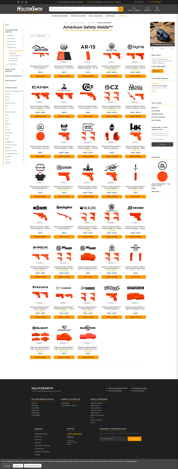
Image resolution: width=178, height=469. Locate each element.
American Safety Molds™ (16, 51)
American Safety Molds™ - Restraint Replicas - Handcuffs (40, 187)
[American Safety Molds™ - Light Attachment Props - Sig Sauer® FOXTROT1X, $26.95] (88, 252)
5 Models (87, 222)
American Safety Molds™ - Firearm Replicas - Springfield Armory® (111, 268)
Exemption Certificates (42, 452)
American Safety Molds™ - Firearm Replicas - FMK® (64, 147)
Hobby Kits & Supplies (78, 16)
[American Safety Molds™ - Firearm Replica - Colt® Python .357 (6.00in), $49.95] (88, 92)
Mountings (10, 38)
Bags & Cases (95, 405)
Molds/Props (11, 47)
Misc (92, 417)
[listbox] (43, 35)
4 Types (111, 62)
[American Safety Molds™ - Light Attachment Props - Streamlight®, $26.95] (64, 333)
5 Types (134, 222)
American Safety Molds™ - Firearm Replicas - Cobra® (64, 107)
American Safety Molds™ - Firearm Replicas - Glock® (88, 147)
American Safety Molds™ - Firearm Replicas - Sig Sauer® (64, 268)
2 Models (63, 62)
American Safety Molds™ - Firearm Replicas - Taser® (64, 308)
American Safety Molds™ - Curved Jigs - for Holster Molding (64, 67)
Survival (93, 422)
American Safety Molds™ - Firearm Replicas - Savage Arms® (135, 227)
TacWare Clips (155, 92)
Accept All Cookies (33, 466)
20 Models (111, 222)
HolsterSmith (42, 388)
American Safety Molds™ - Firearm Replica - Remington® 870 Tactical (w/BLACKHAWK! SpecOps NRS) (64, 227)
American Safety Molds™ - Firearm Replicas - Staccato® (40, 308)
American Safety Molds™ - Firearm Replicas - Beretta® (111, 67)
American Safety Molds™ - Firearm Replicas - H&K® (135, 147)
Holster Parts (11, 41)
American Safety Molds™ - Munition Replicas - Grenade (111, 147)
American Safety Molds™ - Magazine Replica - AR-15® (88, 67)
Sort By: (33, 35)
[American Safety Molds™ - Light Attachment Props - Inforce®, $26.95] (136, 293)
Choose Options (64, 76)
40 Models (87, 142)
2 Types (87, 62)
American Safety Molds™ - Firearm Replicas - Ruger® (88, 227)
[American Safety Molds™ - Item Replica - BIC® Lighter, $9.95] (136, 172)
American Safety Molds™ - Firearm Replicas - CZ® (111, 107)
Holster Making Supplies (59, 16)
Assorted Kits (65, 403)
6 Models (111, 263)
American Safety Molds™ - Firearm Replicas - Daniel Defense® (135, 107)
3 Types (63, 102)
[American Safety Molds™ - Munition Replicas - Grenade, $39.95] (112, 132)
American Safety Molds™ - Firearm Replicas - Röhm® (40, 227)
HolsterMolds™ (13, 58)
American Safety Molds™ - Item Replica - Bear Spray (135, 267)
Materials (10, 35)
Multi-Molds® (13, 60)
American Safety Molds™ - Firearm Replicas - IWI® (88, 187)
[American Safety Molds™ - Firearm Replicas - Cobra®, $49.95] (64, 92)
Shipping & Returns (157, 114)
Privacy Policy (39, 449)
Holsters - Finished (96, 410)
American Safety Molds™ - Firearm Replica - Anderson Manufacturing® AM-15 (40, 67)
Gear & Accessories (96, 16)
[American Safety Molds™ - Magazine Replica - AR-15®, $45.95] (88, 52)
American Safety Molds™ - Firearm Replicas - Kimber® (111, 187)
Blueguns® (12, 53)
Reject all (18, 466)
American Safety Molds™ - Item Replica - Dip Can (40, 147)
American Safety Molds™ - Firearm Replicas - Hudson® (64, 187)
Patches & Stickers (96, 420)
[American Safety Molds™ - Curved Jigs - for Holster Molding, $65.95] (64, 52)
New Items (155, 107)
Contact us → (157, 71)
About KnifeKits (156, 120)
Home (7, 24)
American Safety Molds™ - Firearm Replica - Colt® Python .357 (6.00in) (88, 107)
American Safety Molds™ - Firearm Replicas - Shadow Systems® (40, 268)
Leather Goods (95, 413)
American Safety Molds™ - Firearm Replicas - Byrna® (135, 67)
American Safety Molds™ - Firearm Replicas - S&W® (111, 227)
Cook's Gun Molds (14, 55)
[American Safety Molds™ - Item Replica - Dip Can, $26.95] (40, 132)
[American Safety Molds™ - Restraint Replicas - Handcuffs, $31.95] (40, 172)
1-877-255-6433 (158, 66)
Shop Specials (110, 16)
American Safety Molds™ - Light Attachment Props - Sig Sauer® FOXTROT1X (88, 268)
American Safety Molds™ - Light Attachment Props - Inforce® (135, 308)
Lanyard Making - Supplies (69, 405)
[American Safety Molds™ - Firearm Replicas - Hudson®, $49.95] (64, 172)
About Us (38, 443)
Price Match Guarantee (158, 117)
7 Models (39, 343)
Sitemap (37, 454)
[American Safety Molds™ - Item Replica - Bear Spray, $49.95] (136, 252)
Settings (7, 466)
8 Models (63, 343)
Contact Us (38, 437)
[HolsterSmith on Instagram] (22, 2)
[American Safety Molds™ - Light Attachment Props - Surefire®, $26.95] (88, 333)
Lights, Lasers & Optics (98, 415)
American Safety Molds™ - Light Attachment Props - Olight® (40, 348)
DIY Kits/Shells (12, 64)
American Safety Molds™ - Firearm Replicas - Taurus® (88, 308)
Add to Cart (40, 76)
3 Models (39, 102)
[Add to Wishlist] (47, 45)
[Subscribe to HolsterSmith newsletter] (26, 2)
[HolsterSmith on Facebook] (18, 2)
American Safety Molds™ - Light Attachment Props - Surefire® (88, 348)
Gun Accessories (96, 408)
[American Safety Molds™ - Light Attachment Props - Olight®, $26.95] (40, 333)
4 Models (134, 62)
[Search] (120, 9)
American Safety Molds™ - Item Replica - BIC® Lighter (135, 187)
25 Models (63, 263)
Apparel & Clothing (96, 403)
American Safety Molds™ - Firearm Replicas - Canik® (40, 107)
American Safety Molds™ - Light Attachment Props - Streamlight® (64, 348)
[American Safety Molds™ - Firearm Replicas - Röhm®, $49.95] (40, 212)
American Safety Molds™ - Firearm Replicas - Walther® (111, 308)
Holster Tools (11, 44)
